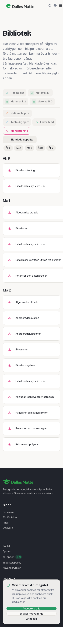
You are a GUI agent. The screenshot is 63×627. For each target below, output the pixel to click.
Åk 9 (8, 148)
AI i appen (12, 556)
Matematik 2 (18, 101)
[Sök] (49, 5)
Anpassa (31, 618)
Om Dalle (8, 527)
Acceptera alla (31, 608)
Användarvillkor (12, 567)
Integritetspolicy (12, 562)
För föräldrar (10, 517)
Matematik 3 (45, 101)
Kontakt (7, 546)
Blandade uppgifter (22, 139)
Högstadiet (17, 92)
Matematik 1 (43, 92)
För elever (9, 512)
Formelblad (47, 121)
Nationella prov (20, 113)
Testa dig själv (20, 121)
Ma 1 (18, 148)
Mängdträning (19, 130)
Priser (6, 522)
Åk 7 (51, 148)
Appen (6, 551)
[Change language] (55, 5)
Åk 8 (40, 148)
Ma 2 (29, 148)
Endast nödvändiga (31, 613)
